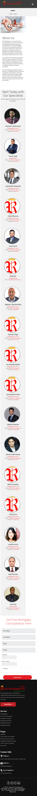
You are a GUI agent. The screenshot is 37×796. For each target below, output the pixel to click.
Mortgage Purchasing (5, 718)
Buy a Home (3, 745)
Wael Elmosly (13, 574)
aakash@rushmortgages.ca (14, 458)
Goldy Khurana (13, 216)
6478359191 (15, 191)
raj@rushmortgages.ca (14, 308)
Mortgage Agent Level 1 (13, 128)
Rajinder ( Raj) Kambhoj (13, 304)
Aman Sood (13, 246)
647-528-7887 (16, 519)
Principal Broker (13, 606)
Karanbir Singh (13, 334)
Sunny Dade (13, 156)
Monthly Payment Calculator (7, 739)
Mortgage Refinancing (5, 720)
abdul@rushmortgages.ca (15, 488)
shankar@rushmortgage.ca (14, 129)
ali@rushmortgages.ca (14, 368)
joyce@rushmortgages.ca (15, 548)
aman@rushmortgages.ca (15, 249)
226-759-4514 (16, 131)
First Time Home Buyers (6, 716)
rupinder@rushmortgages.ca (14, 279)
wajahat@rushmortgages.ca (14, 428)
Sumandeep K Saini (13, 394)
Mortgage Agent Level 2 (13, 188)
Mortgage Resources (5, 723)
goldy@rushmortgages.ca (15, 219)
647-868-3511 (16, 579)
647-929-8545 (16, 399)
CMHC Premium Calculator (7, 743)
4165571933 (15, 369)
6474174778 (15, 221)
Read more (8, 704)
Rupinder (13, 276)
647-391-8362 (16, 549)
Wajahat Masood (13, 424)
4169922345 (15, 251)
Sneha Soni (13, 514)
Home (10, 14)
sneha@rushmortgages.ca (14, 518)
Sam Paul (13, 604)
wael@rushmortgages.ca (14, 578)
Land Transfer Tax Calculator (7, 736)
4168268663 (15, 309)
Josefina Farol (13, 544)
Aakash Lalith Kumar (13, 454)
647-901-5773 (16, 459)
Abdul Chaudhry (13, 484)
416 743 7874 (16, 609)
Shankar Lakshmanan (13, 126)
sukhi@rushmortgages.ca (15, 189)
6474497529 (15, 161)
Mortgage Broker (13, 158)
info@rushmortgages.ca (14, 608)
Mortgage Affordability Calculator (8, 741)
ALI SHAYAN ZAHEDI (13, 364)
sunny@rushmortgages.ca (14, 159)
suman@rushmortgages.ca (14, 398)
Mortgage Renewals (5, 725)
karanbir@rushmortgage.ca (14, 338)
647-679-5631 (16, 489)
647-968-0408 (16, 429)
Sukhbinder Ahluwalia (13, 186)
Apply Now (3, 734)
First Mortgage (3, 714)
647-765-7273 (16, 339)
